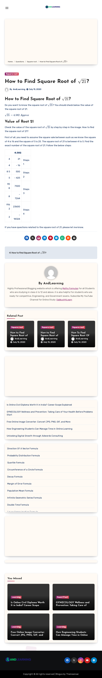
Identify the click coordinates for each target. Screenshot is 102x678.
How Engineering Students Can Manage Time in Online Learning (39, 429)
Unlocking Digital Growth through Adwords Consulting (35, 436)
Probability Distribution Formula (23, 455)
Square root (12, 74)
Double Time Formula (18, 505)
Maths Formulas (70, 288)
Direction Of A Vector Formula (22, 448)
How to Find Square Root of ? (47, 81)
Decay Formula (15, 476)
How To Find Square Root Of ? (80, 336)
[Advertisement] (51, 40)
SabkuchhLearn (64, 299)
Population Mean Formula (20, 490)
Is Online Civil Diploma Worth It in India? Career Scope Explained (39, 405)
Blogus (59, 674)
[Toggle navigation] (7, 8)
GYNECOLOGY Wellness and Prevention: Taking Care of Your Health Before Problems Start (50, 413)
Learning (16, 597)
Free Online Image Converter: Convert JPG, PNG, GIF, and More (38, 422)
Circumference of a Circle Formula (25, 469)
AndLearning (19, 89)
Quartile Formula (15, 462)
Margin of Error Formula (19, 483)
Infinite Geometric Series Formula (24, 498)
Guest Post (62, 597)
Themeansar (72, 674)
